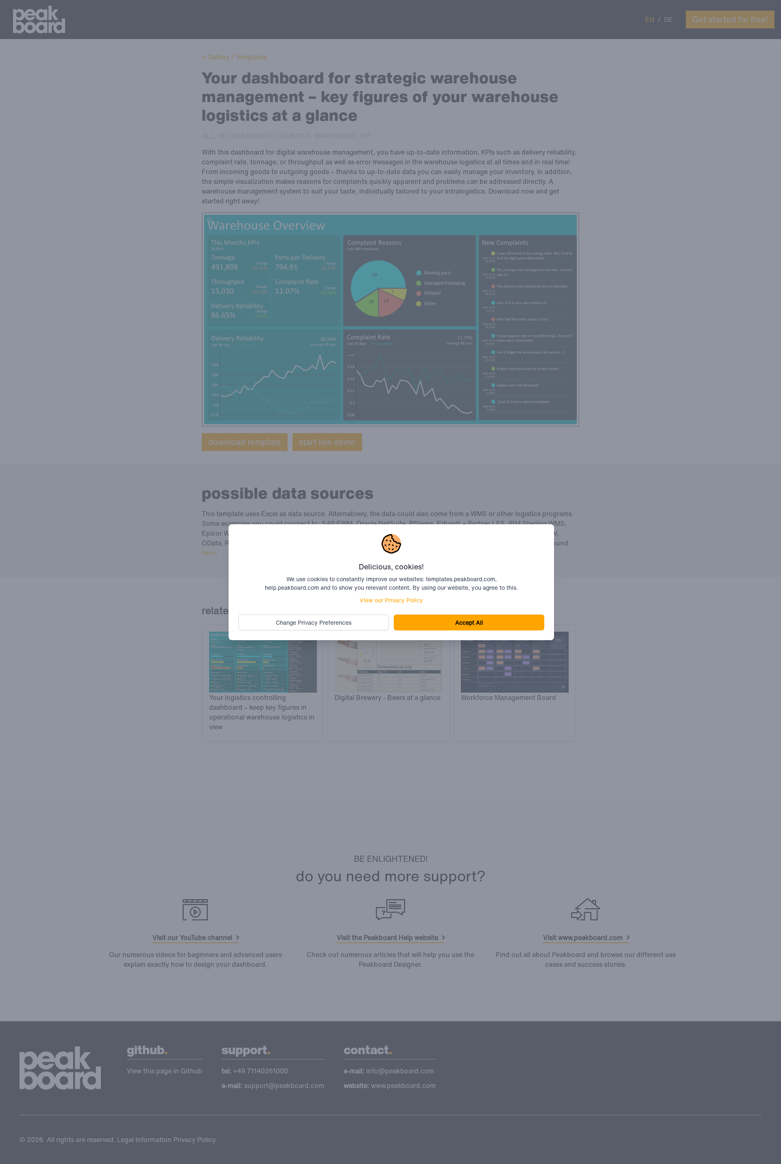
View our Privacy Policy (391, 600)
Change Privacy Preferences (313, 622)
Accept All (469, 622)
